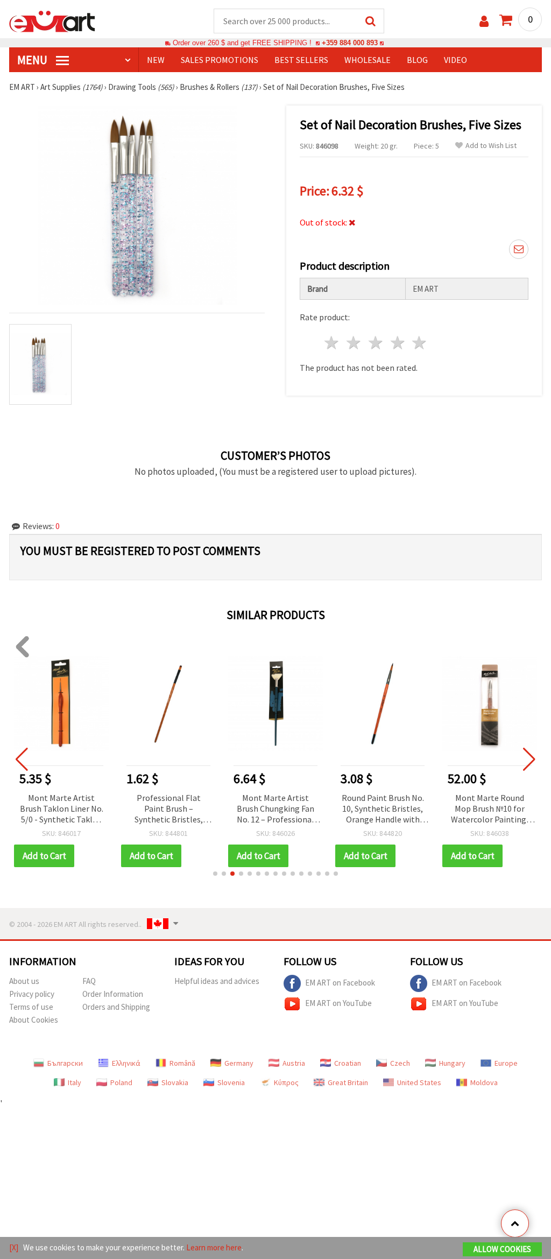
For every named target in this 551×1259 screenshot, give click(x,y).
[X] (13, 1247)
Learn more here (214, 1247)
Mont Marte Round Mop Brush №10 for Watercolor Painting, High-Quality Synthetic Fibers (489, 809)
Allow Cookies (502, 1249)
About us (24, 981)
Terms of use (31, 1007)
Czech (400, 1063)
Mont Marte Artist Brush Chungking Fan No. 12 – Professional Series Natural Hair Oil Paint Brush (275, 809)
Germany (238, 1063)
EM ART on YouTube (338, 1002)
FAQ (89, 981)
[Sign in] (484, 21)
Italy (74, 1082)
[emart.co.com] (52, 20)
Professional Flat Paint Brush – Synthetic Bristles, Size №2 (169, 809)
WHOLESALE (367, 59)
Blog (417, 59)
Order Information (112, 994)
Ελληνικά (126, 1063)
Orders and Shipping (116, 1007)
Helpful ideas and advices (216, 981)
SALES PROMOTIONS (219, 59)
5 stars (420, 343)
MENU (33, 59)
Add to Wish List (491, 146)
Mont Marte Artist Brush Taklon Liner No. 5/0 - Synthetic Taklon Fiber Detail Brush (61, 809)
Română (182, 1063)
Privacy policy (31, 994)
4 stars (398, 343)
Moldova (484, 1082)
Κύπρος (286, 1082)
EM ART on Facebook (340, 982)
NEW (156, 59)
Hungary (452, 1063)
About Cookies (33, 1020)
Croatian (347, 1063)
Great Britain (348, 1082)
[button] (215, 873)
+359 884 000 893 (350, 43)
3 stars (376, 343)
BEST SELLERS (301, 59)
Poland (121, 1082)
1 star (332, 343)
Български (65, 1063)
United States (419, 1082)
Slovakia (174, 1082)
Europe (506, 1063)
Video (455, 59)
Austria (293, 1063)
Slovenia (231, 1082)
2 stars (354, 343)
